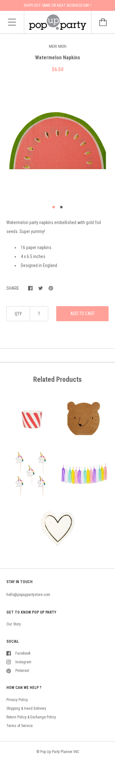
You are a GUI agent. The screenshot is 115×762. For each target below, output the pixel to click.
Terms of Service (19, 726)
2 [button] (61, 207)
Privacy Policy (17, 700)
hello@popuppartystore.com (28, 594)
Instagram (23, 662)
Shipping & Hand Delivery (26, 708)
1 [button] (53, 207)
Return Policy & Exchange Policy (31, 717)
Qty (18, 313)
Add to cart (82, 313)
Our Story (13, 624)
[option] (57, 141)
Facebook (23, 653)
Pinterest (22, 670)
